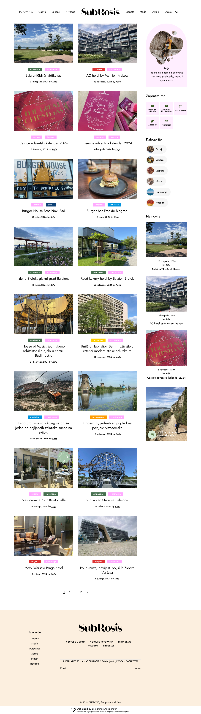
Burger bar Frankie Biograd (107, 210)
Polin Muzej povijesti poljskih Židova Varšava (107, 570)
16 (81, 592)
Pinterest (108, 645)
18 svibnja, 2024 (39, 506)
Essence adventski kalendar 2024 (107, 143)
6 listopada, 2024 (39, 149)
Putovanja (52, 69)
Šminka (50, 137)
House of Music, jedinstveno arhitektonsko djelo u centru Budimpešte (43, 351)
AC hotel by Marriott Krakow (107, 75)
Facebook (92, 645)
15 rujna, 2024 (103, 217)
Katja (54, 81)
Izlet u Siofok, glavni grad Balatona (44, 278)
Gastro (37, 205)
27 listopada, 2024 (39, 81)
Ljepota (36, 137)
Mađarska (35, 69)
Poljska (98, 69)
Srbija (51, 205)
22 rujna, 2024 (39, 217)
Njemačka (98, 340)
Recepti (34, 663)
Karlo (118, 357)
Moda (34, 643)
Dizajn (34, 658)
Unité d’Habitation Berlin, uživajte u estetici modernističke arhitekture (107, 348)
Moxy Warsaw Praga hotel (43, 567)
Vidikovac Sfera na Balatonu (107, 499)
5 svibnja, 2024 (39, 574)
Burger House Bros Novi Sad (43, 210)
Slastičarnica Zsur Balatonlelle (43, 499)
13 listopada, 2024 (103, 81)
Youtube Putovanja (101, 642)
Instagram (124, 642)
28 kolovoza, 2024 (103, 284)
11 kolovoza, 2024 (103, 357)
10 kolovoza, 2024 (39, 438)
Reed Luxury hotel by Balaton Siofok (107, 278)
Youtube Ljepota (76, 642)
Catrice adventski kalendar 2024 (43, 143)
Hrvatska (114, 205)
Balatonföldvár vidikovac (44, 75)
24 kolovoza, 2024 (39, 361)
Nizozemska (98, 417)
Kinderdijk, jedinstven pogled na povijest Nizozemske (107, 425)
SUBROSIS (94, 702)
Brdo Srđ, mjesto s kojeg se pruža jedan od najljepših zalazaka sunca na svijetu (43, 428)
